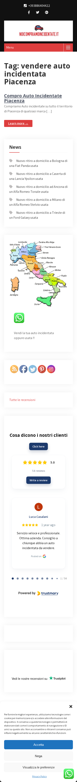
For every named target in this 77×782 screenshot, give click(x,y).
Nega (38, 756)
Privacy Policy (39, 776)
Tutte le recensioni (22, 400)
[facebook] (29, 12)
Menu (10, 47)
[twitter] (37, 12)
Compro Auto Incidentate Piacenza (33, 97)
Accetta (38, 744)
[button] (71, 706)
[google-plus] (46, 12)
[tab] (12, 578)
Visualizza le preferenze (39, 767)
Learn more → (18, 123)
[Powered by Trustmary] (38, 593)
